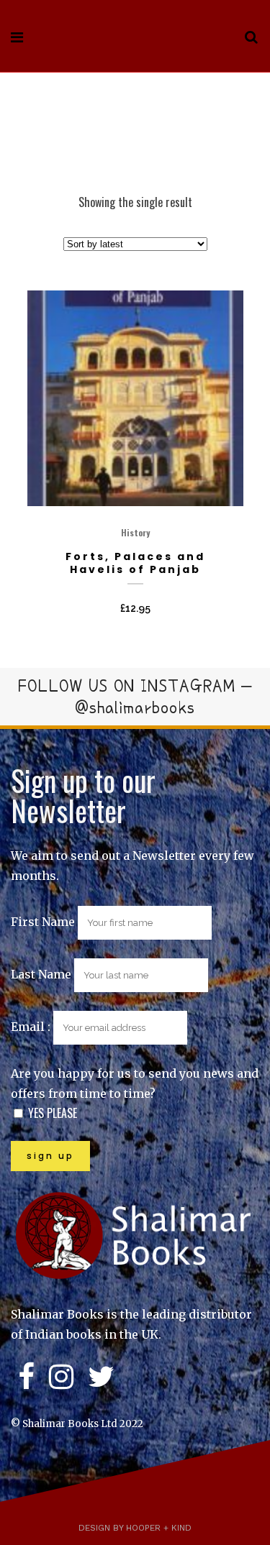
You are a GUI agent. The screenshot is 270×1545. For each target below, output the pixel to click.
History (135, 532)
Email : (32, 1026)
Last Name (41, 974)
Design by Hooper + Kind (135, 1528)
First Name (43, 921)
